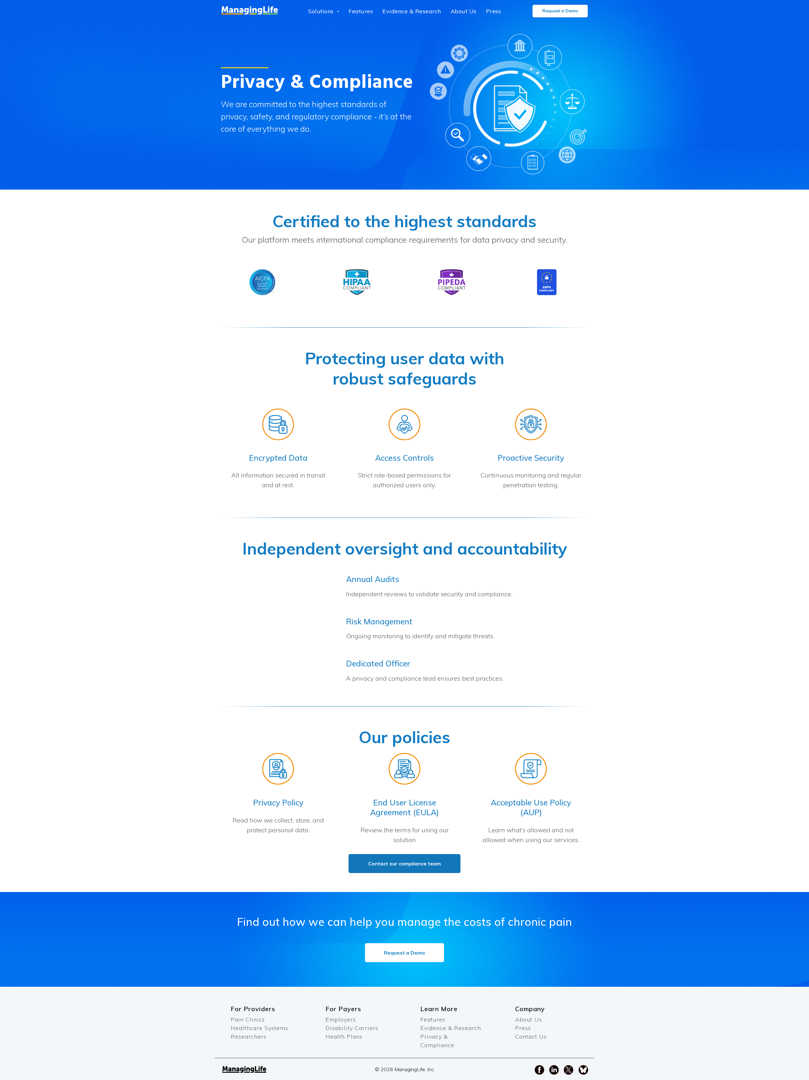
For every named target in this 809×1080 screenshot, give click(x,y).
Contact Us (531, 1036)
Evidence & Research (411, 11)
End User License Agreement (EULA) (404, 807)
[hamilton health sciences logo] (262, 282)
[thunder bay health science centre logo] (452, 282)
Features (361, 11)
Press (493, 11)
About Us (464, 11)
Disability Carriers (351, 1028)
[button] (560, 11)
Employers (340, 1019)
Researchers (248, 1036)
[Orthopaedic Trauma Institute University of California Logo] (547, 282)
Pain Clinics (248, 1019)
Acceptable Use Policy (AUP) (531, 807)
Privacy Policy (278, 802)
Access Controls (404, 458)
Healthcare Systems (259, 1028)
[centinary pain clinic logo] (357, 282)
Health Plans (343, 1036)
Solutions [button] (321, 11)
